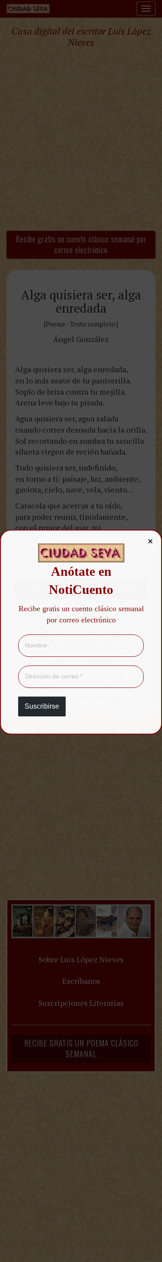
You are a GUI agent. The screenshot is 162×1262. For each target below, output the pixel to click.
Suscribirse (42, 706)
